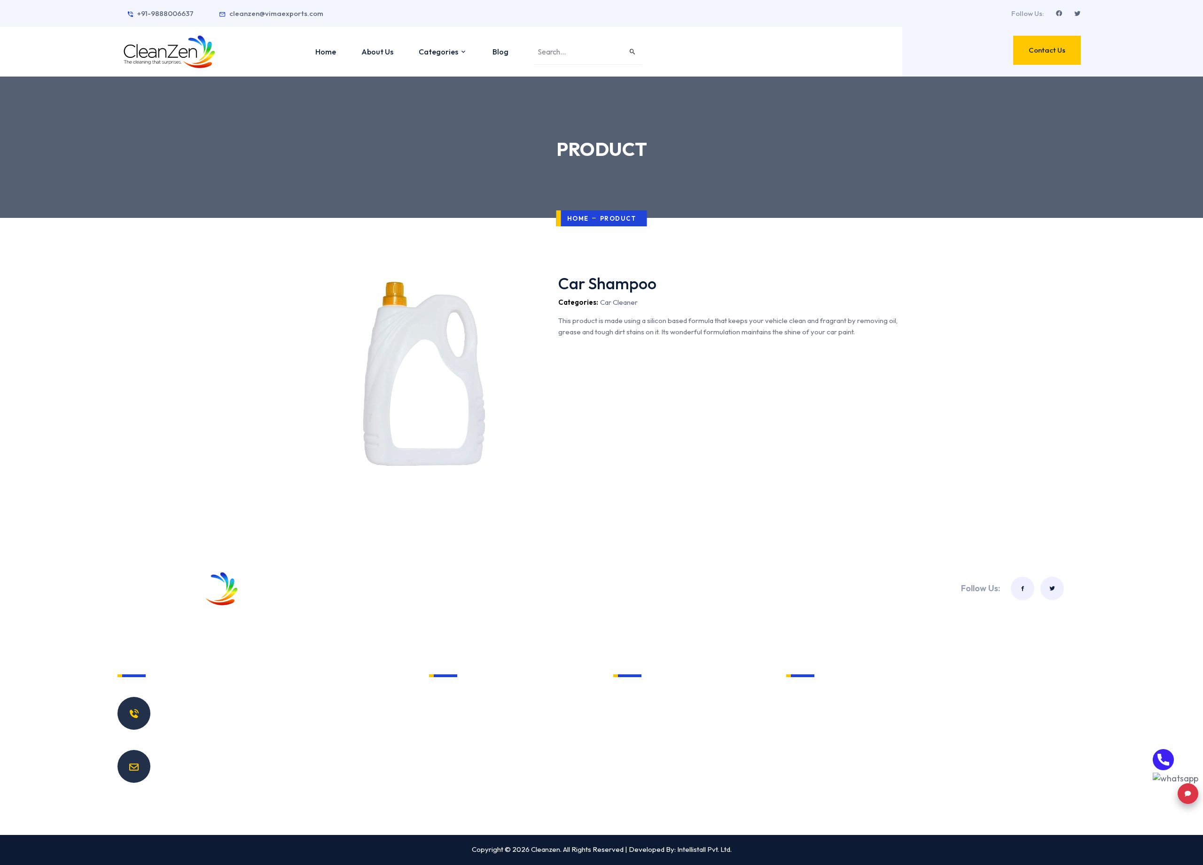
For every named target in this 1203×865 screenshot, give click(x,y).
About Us (377, 51)
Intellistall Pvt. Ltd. (704, 849)
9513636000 (192, 729)
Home (325, 51)
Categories (439, 51)
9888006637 (193, 716)
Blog (500, 51)
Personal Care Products (663, 715)
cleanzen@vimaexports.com (276, 13)
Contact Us (1047, 50)
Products (454, 751)
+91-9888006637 (165, 13)
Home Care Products (658, 697)
